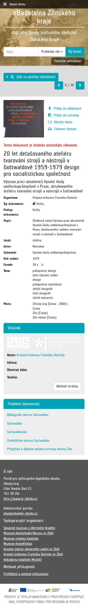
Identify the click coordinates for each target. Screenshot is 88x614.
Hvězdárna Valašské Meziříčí (23, 560)
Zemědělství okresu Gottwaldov (28, 440)
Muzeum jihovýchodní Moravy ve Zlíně (29, 533)
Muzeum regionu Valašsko (21, 538)
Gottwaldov (14, 423)
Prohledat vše (51, 51)
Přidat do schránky (66, 115)
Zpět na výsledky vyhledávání (35, 77)
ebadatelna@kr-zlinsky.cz (21, 513)
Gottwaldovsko (17, 432)
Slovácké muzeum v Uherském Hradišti (29, 528)
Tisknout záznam (65, 129)
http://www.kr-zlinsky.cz (20, 499)
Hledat (76, 51)
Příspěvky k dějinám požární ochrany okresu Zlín (39, 449)
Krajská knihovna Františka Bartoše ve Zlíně (33, 554)
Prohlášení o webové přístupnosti (26, 574)
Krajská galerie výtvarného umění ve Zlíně (32, 549)
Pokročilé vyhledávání (67, 61)
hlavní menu (16, 4)
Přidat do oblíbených (67, 108)
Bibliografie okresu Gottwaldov (27, 415)
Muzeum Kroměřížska (18, 544)
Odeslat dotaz (63, 122)
